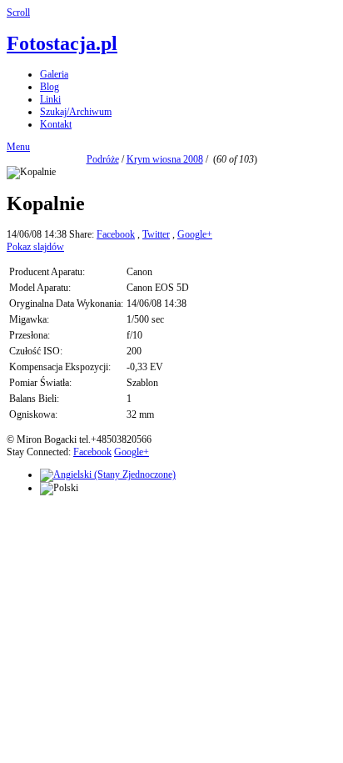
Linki (50, 99)
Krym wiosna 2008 (165, 159)
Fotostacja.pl (62, 43)
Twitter (156, 234)
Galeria (54, 74)
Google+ (194, 234)
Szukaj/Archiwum (76, 112)
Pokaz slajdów (35, 247)
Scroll (18, 12)
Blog (49, 87)
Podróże (103, 159)
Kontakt (56, 124)
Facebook (116, 234)
